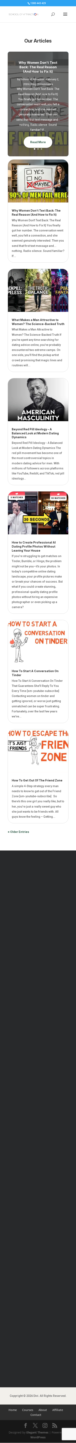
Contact (35, 1415)
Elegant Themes (37, 1432)
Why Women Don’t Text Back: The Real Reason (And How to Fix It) (38, 67)
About (43, 1410)
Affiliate (57, 1410)
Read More (38, 142)
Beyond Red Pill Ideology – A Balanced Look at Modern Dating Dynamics (35, 433)
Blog (33, 84)
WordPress (38, 1437)
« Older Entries (18, 831)
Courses (27, 1410)
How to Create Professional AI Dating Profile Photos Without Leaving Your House (34, 546)
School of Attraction (32, 79)
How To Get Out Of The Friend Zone (37, 780)
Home (13, 1410)
